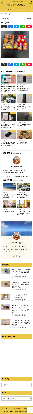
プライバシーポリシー (15, 408)
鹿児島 (9, 10)
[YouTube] (24, 176)
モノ (23, 10)
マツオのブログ (12, 411)
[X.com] (7, 176)
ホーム (3, 10)
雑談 (28, 10)
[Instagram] (16, 176)
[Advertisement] (16, 356)
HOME (4, 14)
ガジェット (17, 10)
